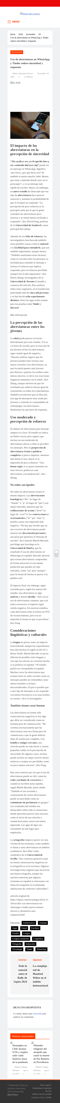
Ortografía (16, 944)
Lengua (26, 933)
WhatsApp (41, 949)
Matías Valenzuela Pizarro (23, 73)
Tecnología (17, 949)
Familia (15, 933)
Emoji (24, 928)
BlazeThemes (13, 1095)
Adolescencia (29, 923)
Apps (14, 928)
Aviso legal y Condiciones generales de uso (41, 1088)
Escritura (35, 928)
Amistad (43, 923)
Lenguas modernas (20, 938)
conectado (37, 1013)
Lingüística (38, 938)
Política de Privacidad (41, 1094)
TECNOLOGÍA (16, 52)
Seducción (30, 944)
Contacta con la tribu (41, 1097)
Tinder (29, 949)
